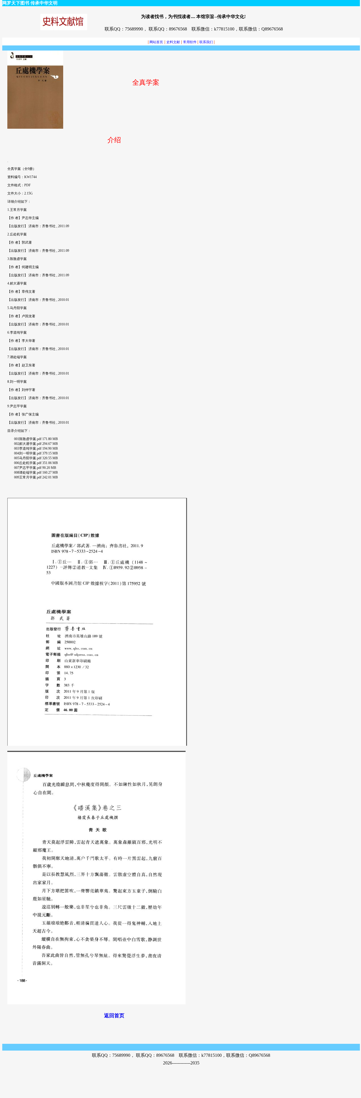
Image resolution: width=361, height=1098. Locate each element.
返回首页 (114, 1015)
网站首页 (155, 42)
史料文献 (173, 42)
